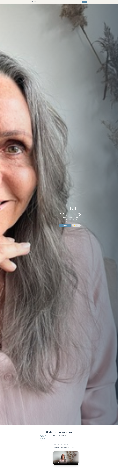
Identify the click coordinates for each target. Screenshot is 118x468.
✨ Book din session (64, 225)
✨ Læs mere (76, 225)
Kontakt (78, 1)
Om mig (73, 1)
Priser (59, 1)
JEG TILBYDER (53, 1)
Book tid (84, 1)
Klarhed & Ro (33, 1)
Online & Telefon (66, 1)
